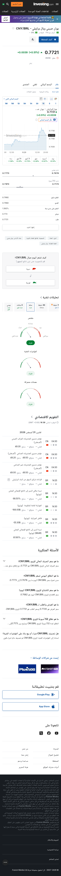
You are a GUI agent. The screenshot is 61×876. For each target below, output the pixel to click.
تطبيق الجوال (53, 755)
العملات (55, 12)
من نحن (25, 748)
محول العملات (31, 91)
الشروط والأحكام (53, 840)
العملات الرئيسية (18, 12)
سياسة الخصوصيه (53, 849)
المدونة (56, 748)
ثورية (28, 282)
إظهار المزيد (30, 227)
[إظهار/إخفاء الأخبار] (41, 98)
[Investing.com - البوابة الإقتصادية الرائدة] (44, 4)
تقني (35, 84)
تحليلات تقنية (51, 297)
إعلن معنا (24, 755)
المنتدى (26, 84)
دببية (28, 269)
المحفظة (55, 761)
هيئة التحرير (23, 767)
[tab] (42, 307)
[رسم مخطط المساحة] (51, 98)
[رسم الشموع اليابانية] (55, 98)
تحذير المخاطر (54, 859)
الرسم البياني (46, 84)
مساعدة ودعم (23, 761)
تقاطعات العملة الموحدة (38, 12)
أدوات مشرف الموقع (51, 767)
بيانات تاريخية (44, 91)
